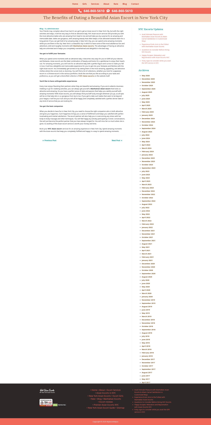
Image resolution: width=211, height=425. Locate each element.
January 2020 (147, 296)
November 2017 (148, 362)
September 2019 (148, 303)
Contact (135, 4)
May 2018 (146, 343)
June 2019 (146, 310)
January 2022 (147, 227)
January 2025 (147, 115)
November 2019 (148, 300)
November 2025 (148, 82)
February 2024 (148, 151)
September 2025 (148, 89)
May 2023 (146, 178)
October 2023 (147, 165)
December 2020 (148, 263)
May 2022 (146, 214)
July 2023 (145, 171)
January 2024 (147, 155)
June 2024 (146, 138)
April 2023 (146, 181)
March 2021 (146, 254)
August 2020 (147, 277)
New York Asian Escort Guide (101, 407)
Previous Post (49, 140)
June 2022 (146, 211)
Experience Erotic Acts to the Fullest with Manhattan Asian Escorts (155, 45)
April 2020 (146, 290)
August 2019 (147, 306)
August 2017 (147, 372)
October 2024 (147, 125)
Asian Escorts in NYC (106, 393)
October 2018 (147, 326)
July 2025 (145, 95)
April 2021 (146, 250)
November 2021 (148, 234)
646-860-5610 (94, 11)
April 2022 (146, 217)
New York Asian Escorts (100, 396)
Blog (125, 4)
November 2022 (148, 194)
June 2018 (146, 339)
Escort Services (114, 390)
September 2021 (148, 240)
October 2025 (147, 85)
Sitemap (120, 407)
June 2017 (146, 376)
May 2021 (146, 247)
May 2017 (146, 379)
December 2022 (148, 191)
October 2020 (147, 270)
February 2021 (148, 257)
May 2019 (146, 313)
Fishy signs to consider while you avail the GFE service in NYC (156, 62)
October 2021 (147, 237)
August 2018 (147, 333)
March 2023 (146, 184)
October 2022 (147, 198)
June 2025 (146, 99)
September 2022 (148, 201)
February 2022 (148, 224)
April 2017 (146, 382)
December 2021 (148, 230)
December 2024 (148, 118)
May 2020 (146, 287)
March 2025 (146, 108)
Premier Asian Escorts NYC (106, 404)
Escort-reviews (106, 401)
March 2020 (146, 293)
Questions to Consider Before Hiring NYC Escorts (152, 402)
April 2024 (146, 145)
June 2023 (146, 174)
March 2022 (146, 221)
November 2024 (148, 122)
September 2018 (148, 329)
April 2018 (146, 346)
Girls (84, 4)
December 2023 (148, 158)
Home (75, 4)
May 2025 (146, 102)
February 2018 (148, 353)
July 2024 (145, 135)
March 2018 (146, 349)
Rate (116, 4)
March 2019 (146, 316)
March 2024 (146, 148)
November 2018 (148, 323)
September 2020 (148, 273)
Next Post (117, 140)
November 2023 (148, 161)
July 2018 (145, 336)
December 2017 (148, 359)
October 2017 (147, 366)
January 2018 (147, 356)
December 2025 (148, 79)
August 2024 (147, 132)
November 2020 (148, 267)
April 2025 (146, 105)
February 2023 (148, 188)
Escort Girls (118, 396)
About (106, 4)
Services (95, 4)
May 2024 (146, 141)
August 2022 (147, 204)
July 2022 (145, 207)
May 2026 (146, 75)
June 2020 (146, 283)
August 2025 (147, 92)
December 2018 (148, 320)
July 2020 (145, 280)
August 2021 (147, 244)
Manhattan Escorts (112, 399)
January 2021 (147, 260)
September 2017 (148, 369)
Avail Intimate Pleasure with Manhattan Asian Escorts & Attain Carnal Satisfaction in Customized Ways (154, 37)
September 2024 (148, 128)
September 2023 (148, 168)
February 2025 (148, 112)
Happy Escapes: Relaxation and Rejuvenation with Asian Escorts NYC (155, 56)
